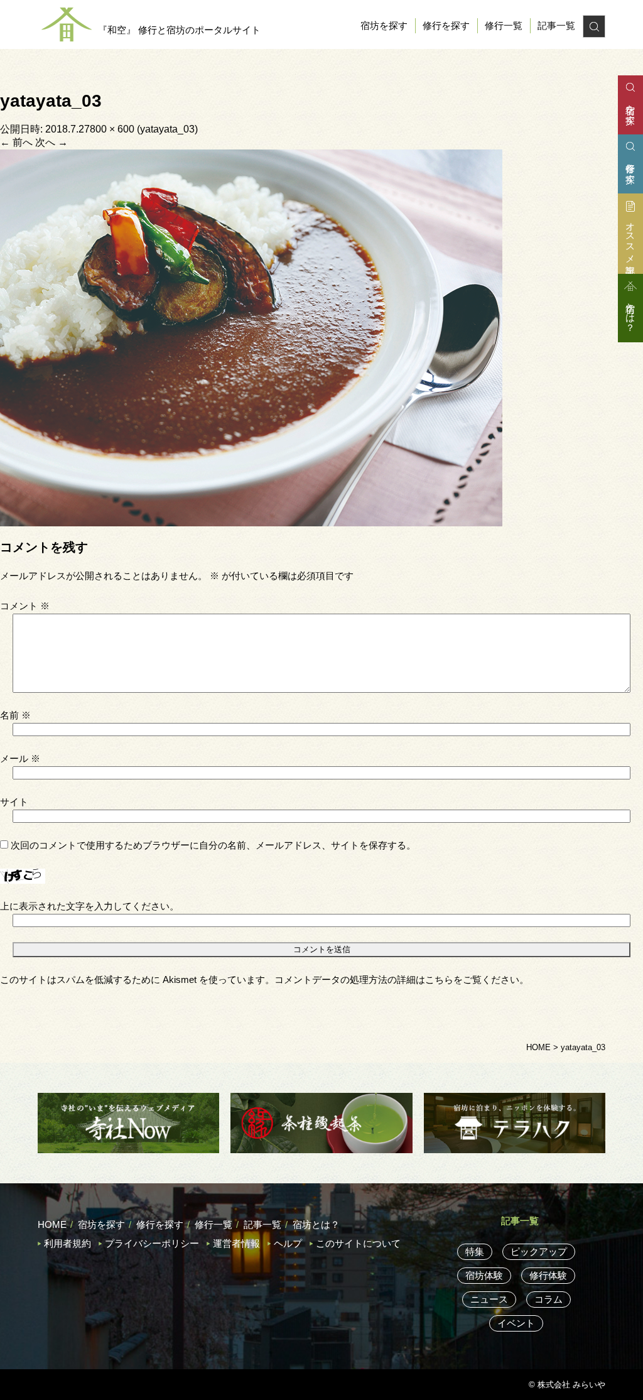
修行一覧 (503, 25)
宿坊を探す (384, 25)
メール (20, 758)
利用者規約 (67, 1243)
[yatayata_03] (251, 337)
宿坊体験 (484, 1275)
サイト (14, 801)
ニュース (489, 1299)
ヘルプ (288, 1243)
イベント (516, 1323)
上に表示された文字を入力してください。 (89, 906)
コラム (548, 1299)
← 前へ (16, 142)
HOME (52, 1224)
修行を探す (446, 25)
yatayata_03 (167, 129)
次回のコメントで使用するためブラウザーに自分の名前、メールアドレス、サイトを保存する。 (213, 845)
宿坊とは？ (316, 1224)
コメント (25, 605)
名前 (15, 715)
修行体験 (548, 1275)
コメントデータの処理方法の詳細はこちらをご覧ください (396, 979)
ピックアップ (539, 1251)
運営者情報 (236, 1243)
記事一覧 (556, 25)
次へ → (51, 142)
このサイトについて (358, 1243)
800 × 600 (112, 129)
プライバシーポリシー (152, 1243)
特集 (474, 1251)
